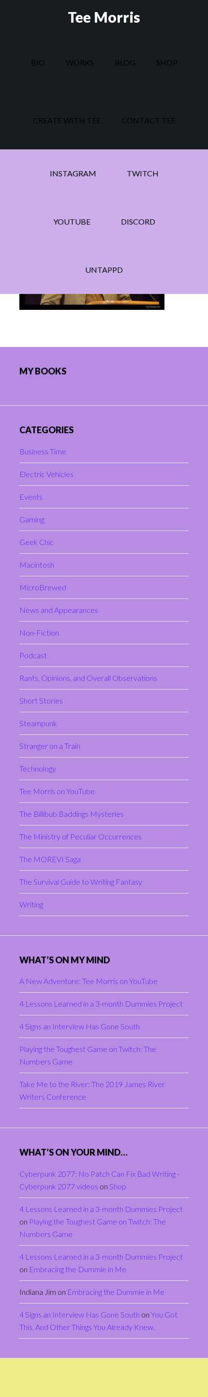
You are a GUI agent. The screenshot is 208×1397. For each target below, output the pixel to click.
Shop (117, 1186)
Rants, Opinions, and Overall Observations (88, 677)
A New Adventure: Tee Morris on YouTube (88, 980)
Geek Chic (36, 541)
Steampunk (38, 723)
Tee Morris (104, 17)
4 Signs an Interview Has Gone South (79, 1026)
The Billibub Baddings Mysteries (71, 813)
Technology (37, 768)
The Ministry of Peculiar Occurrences (80, 836)
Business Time (42, 451)
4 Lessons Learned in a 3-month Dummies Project (101, 1003)
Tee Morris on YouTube (57, 791)
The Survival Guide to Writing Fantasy (80, 881)
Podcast (33, 655)
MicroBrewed (42, 587)
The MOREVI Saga (50, 859)
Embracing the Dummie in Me (77, 1269)
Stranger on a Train (49, 745)
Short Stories (41, 700)
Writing (31, 904)
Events (31, 496)
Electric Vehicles (46, 474)
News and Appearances (58, 609)
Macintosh (36, 564)
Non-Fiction (39, 632)
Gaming (31, 519)
